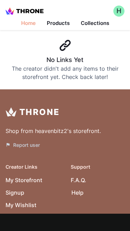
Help (77, 192)
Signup (15, 192)
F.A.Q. (78, 180)
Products (58, 23)
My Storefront (24, 180)
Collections (95, 23)
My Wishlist (21, 205)
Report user (26, 145)
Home (28, 23)
